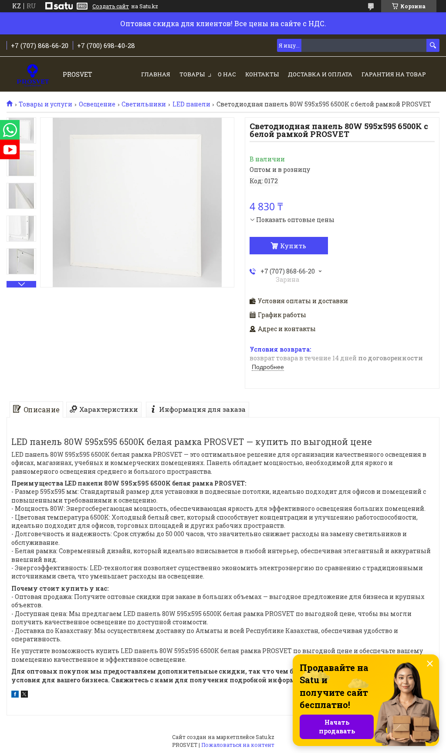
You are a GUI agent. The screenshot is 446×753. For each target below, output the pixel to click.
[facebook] (15, 695)
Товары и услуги (45, 104)
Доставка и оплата (320, 74)
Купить (293, 245)
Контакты (262, 74)
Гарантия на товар (394, 74)
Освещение (97, 104)
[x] (24, 695)
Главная (155, 74)
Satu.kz (265, 736)
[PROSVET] (32, 74)
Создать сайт (110, 6)
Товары (192, 74)
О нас (227, 74)
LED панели (191, 104)
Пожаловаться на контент (237, 744)
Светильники (144, 104)
